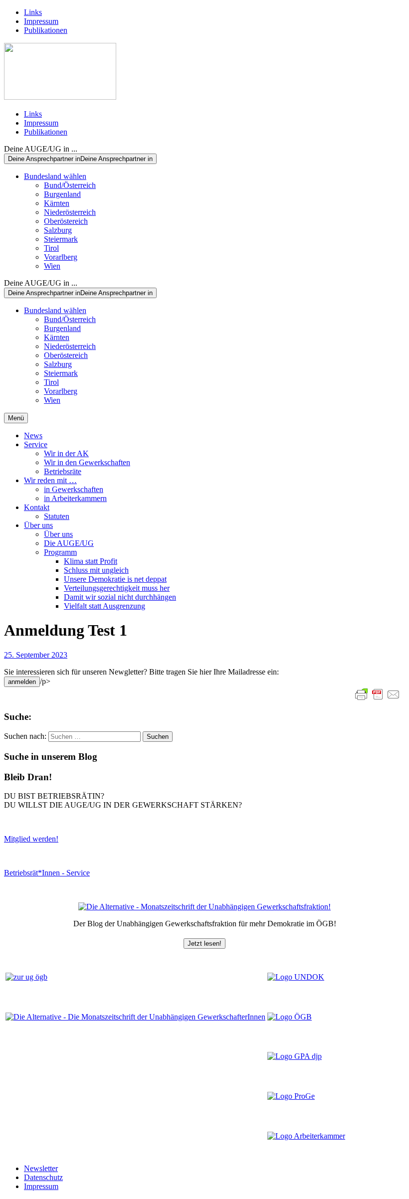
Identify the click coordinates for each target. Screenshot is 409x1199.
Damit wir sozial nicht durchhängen (120, 597)
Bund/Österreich (70, 185)
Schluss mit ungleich (96, 570)
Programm (60, 552)
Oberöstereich (66, 221)
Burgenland (62, 194)
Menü (16, 418)
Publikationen (45, 30)
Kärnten (56, 203)
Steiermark (61, 239)
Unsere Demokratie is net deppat (115, 579)
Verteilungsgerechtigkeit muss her (117, 588)
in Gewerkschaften (73, 489)
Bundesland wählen (55, 176)
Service (35, 444)
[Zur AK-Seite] (306, 1136)
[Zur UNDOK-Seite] (295, 977)
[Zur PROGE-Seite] (291, 1096)
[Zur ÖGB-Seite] (289, 1017)
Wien (52, 266)
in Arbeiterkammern (75, 498)
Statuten (56, 516)
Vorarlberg (60, 257)
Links (33, 12)
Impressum (41, 21)
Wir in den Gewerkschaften (87, 462)
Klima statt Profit (90, 561)
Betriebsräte (62, 471)
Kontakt (36, 507)
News (33, 435)
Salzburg (58, 230)
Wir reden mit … (50, 480)
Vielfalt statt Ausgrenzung (104, 606)
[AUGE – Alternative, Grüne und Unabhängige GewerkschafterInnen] (60, 97)
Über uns (38, 525)
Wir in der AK (66, 453)
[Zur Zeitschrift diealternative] (135, 1017)
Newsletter (41, 1168)
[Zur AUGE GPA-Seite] (294, 1056)
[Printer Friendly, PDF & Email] (377, 694)
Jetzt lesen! (204, 943)
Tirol (51, 248)
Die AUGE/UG (69, 543)
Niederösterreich (70, 212)
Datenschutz (43, 1177)
